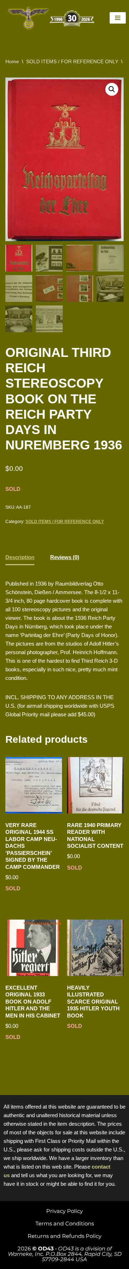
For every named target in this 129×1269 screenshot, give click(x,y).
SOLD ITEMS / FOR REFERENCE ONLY (72, 61)
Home (12, 61)
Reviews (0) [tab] (64, 557)
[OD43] (52, 18)
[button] (111, 89)
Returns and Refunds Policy (64, 1236)
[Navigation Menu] (117, 18)
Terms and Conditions (64, 1223)
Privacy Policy (64, 1211)
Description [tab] (19, 557)
